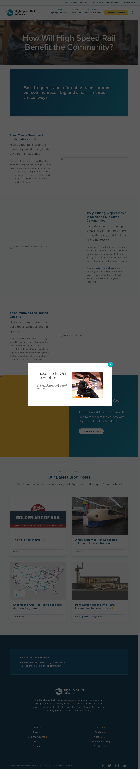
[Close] (110, 364)
